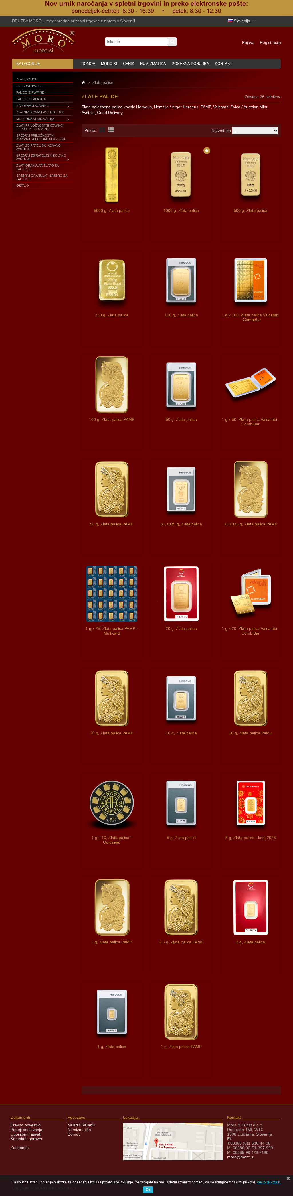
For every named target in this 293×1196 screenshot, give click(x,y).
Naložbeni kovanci (32, 105)
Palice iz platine (30, 92)
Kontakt (223, 64)
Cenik (128, 64)
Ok (148, 1190)
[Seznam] (111, 130)
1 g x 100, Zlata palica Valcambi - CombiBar (250, 317)
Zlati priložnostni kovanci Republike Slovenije (40, 127)
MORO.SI (76, 1125)
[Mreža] (102, 130)
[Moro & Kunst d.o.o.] (43, 51)
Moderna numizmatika (35, 119)
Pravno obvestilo (26, 1125)
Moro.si (109, 64)
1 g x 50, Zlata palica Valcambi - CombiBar (251, 421)
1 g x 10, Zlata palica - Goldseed (112, 839)
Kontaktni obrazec (27, 1138)
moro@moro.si (240, 1157)
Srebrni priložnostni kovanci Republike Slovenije (41, 137)
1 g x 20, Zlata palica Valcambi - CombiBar (251, 630)
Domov (88, 64)
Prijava (248, 42)
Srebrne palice (29, 86)
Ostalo (22, 185)
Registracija (270, 42)
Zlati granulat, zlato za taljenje (37, 167)
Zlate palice (26, 79)
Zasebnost (20, 1147)
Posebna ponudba (190, 64)
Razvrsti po (221, 130)
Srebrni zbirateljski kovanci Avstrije (41, 157)
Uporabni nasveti (26, 1134)
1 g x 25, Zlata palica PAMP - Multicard (112, 630)
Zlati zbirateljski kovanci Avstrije (38, 147)
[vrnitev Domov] (83, 82)
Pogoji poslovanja (26, 1129)
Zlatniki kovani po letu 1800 (40, 112)
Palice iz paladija (31, 99)
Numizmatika (153, 64)
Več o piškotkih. (269, 1182)
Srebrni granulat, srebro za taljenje (41, 177)
